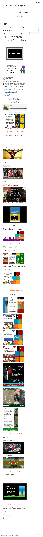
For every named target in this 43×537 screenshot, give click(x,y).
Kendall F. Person (14, 5)
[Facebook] (29, 25)
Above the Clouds (5, 479)
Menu (39, 2)
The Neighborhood (7, 89)
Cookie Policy (17, 535)
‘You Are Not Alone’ (6, 138)
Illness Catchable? (8, 515)
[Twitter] (30, 25)
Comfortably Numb (11, 144)
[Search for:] (34, 33)
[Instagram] (31, 25)
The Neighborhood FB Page (11, 91)
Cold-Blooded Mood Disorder (15, 478)
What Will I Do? (10, 143)
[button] (13, 220)
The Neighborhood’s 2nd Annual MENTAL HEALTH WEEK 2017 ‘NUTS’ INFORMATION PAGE (14, 34)
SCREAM (4, 514)
